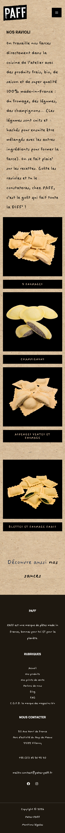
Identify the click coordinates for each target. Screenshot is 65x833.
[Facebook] (28, 783)
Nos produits (32, 674)
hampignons (33, 359)
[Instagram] (36, 783)
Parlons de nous (32, 686)
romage (32, 436)
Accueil (32, 668)
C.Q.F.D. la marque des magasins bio (32, 703)
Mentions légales (32, 825)
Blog (32, 692)
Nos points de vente (32, 680)
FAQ (32, 697)
